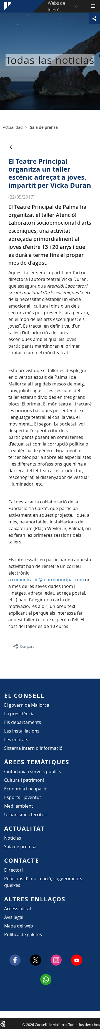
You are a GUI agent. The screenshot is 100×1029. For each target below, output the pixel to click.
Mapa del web (18, 926)
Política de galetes (23, 934)
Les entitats (16, 739)
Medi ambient (18, 806)
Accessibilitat (17, 909)
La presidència (19, 714)
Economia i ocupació (26, 789)
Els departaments (22, 722)
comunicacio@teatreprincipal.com (48, 580)
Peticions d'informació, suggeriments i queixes (44, 881)
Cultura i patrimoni (24, 780)
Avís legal (13, 917)
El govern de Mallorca (26, 705)
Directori (13, 870)
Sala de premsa (20, 847)
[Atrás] (10, 147)
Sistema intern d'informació (33, 748)
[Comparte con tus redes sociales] (94, 18)
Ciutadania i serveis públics (32, 771)
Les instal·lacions (21, 731)
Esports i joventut (22, 797)
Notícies (12, 838)
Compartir (28, 646)
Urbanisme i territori (26, 815)
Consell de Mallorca (3, 1023)
